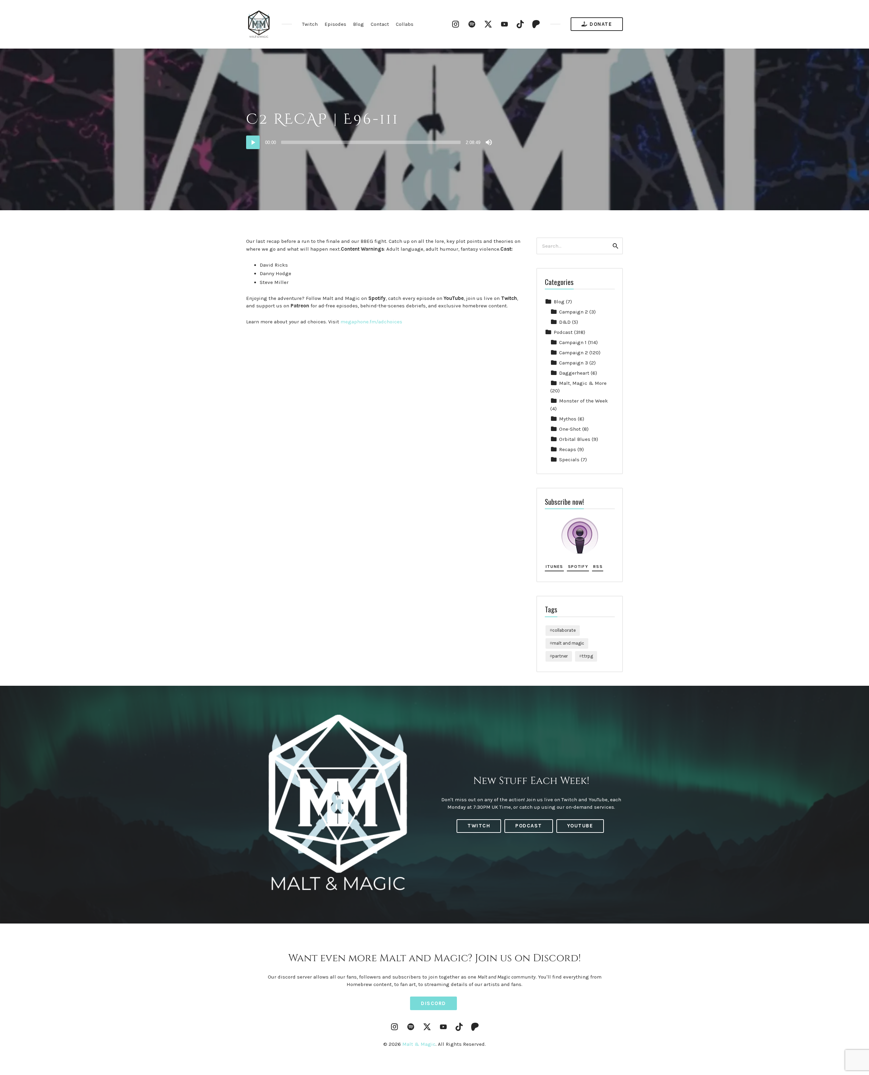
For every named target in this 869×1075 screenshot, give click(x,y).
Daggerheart (574, 373)
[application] (370, 142)
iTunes (554, 566)
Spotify (578, 566)
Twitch (310, 24)
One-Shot (570, 429)
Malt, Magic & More (583, 383)
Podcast (563, 332)
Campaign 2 (573, 312)
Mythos (567, 419)
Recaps (567, 449)
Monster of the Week (583, 401)
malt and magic (568, 643)
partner (560, 656)
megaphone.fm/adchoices (371, 322)
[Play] (253, 142)
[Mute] (489, 142)
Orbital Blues (574, 439)
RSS (598, 566)
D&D (565, 322)
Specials (569, 459)
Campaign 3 (573, 363)
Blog (358, 24)
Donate (600, 24)
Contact (380, 24)
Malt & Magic (419, 1044)
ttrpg (587, 656)
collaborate (564, 630)
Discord (433, 1003)
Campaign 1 (573, 342)
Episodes (335, 24)
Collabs (404, 24)
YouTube (580, 826)
